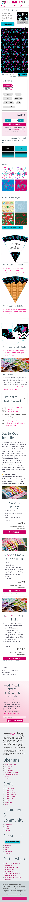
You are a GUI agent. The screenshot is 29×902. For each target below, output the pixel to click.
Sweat (6, 804)
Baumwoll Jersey (10, 798)
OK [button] (14, 898)
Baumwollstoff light (10, 792)
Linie (7, 423)
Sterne (7, 425)
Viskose (7, 800)
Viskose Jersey (9, 788)
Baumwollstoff (9, 790)
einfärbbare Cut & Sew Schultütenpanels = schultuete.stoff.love (11, 869)
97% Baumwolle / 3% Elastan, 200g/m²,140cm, (8, 89)
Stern (10, 423)
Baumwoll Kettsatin (10, 796)
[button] (5, 6)
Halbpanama (8, 802)
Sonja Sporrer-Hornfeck (14, 421)
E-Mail (7, 779)
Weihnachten (20, 423)
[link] (4, 2)
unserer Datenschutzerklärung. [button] (12, 894)
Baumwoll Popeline (10, 794)
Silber (14, 423)
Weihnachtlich (14, 425)
